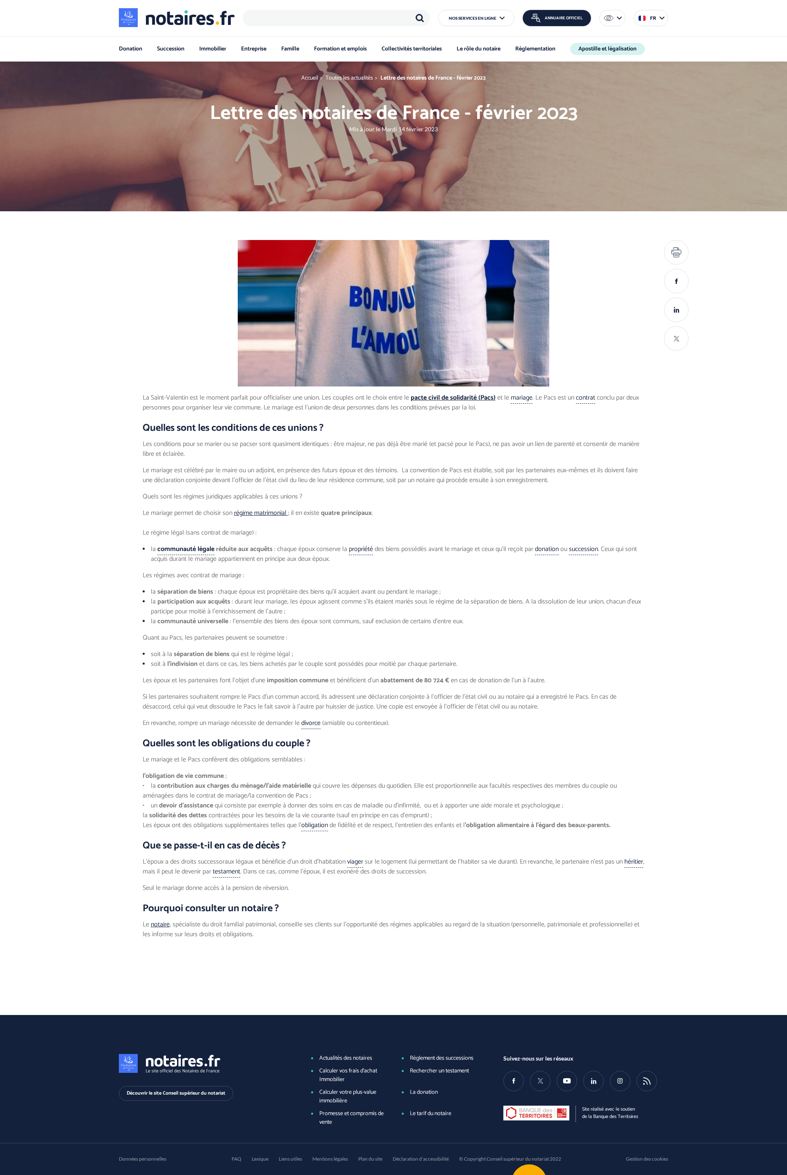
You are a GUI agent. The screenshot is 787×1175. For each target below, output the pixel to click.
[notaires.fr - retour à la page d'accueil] (176, 17)
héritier (633, 861)
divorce (311, 723)
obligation (314, 825)
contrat (585, 397)
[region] (336, 18)
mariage (521, 397)
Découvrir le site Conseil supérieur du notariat (176, 1093)
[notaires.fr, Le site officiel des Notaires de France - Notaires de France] (201, 1063)
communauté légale (185, 549)
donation (547, 549)
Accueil (309, 78)
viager (355, 861)
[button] (476, 18)
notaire (160, 924)
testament (226, 871)
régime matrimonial (261, 513)
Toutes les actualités (349, 78)
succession (583, 549)
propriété (361, 549)
